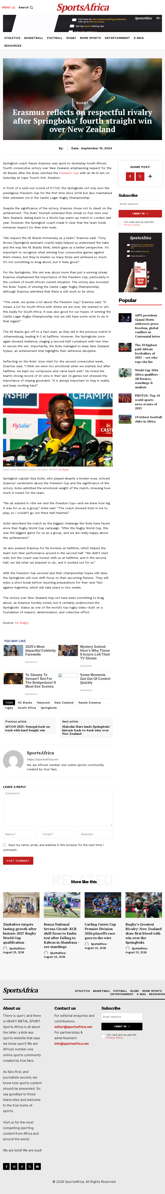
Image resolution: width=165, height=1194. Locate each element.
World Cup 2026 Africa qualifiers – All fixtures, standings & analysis (148, 378)
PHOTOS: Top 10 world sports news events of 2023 (147, 401)
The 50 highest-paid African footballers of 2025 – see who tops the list (146, 353)
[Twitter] (140, 176)
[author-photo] (6, 948)
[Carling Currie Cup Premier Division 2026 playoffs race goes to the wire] (103, 905)
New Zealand (64, 702)
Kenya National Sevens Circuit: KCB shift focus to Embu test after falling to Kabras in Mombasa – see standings (62, 935)
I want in (138, 213)
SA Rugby (63, 469)
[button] (26, 7)
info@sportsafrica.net (71, 1043)
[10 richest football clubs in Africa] (125, 419)
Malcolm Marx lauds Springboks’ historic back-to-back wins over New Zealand (86, 730)
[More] (150, 176)
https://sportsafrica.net (42, 759)
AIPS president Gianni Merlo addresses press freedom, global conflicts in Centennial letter (147, 325)
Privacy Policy (132, 224)
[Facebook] (130, 176)
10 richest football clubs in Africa (148, 419)
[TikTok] (21, 1166)
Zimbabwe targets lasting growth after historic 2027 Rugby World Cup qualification (20, 933)
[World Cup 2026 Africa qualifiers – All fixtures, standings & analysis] (125, 372)
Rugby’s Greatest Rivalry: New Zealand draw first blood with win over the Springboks (143, 933)
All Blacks (25, 702)
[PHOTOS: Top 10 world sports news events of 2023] (125, 397)
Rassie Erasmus (89, 702)
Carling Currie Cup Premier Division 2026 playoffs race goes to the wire (100, 931)
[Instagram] (14, 1166)
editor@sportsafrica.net (73, 1027)
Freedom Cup (69, 173)
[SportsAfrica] (13, 760)
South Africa (27, 707)
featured (43, 702)
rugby (9, 707)
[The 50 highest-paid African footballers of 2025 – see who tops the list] (125, 347)
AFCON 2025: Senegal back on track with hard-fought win (27, 728)
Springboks (49, 707)
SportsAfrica (40, 752)
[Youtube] (37, 1166)
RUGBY (82, 103)
